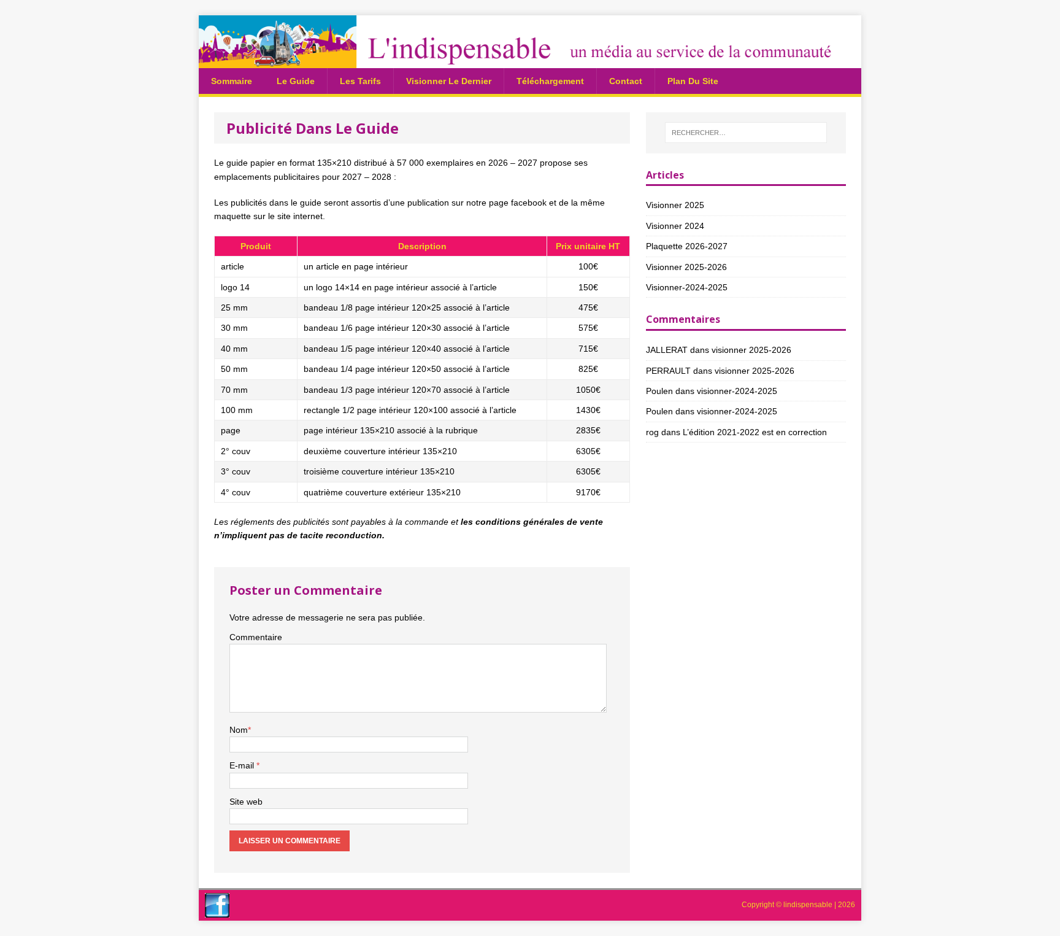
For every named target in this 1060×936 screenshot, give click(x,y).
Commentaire (255, 637)
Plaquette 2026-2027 (687, 246)
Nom (238, 730)
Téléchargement (550, 81)
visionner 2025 (675, 205)
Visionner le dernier (448, 81)
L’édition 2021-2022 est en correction (755, 432)
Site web (246, 801)
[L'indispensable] (530, 61)
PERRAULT (668, 371)
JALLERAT (667, 350)
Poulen (659, 391)
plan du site (692, 81)
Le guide (296, 81)
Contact (625, 81)
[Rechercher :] (746, 132)
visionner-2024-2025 (687, 287)
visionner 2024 (675, 226)
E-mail (242, 765)
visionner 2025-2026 (686, 267)
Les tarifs (360, 81)
